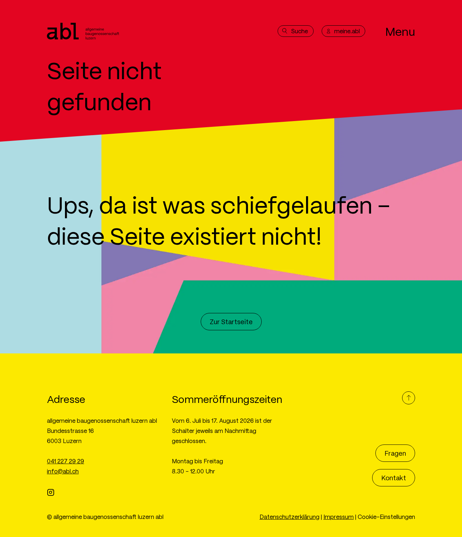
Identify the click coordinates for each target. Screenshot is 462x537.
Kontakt (393, 477)
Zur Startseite (231, 321)
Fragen (395, 453)
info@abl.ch (63, 471)
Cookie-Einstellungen (386, 516)
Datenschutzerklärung (289, 516)
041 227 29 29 (65, 460)
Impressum (338, 516)
